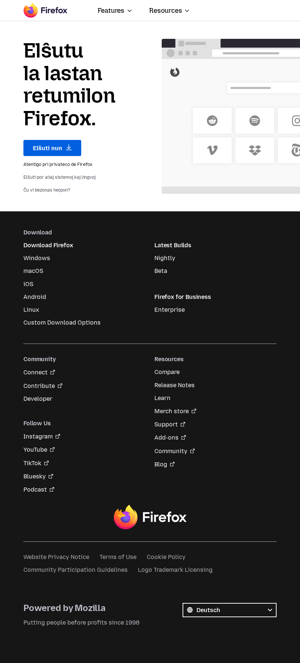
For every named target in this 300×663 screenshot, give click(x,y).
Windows (36, 258)
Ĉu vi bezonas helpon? (46, 190)
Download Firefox (48, 245)
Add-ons (166, 437)
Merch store (171, 411)
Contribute (39, 385)
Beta (160, 270)
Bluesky (34, 476)
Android (34, 296)
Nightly (164, 258)
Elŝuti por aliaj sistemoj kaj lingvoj (59, 177)
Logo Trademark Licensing (175, 569)
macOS (33, 270)
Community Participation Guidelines (75, 569)
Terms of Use (118, 556)
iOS (28, 284)
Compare (167, 371)
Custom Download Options (62, 322)
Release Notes (174, 385)
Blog (160, 464)
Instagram (38, 436)
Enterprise (169, 309)
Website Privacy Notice (56, 556)
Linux (31, 309)
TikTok (32, 463)
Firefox (150, 517)
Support (166, 424)
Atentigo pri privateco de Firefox (58, 164)
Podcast (35, 489)
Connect (35, 372)
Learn (162, 398)
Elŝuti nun (48, 148)
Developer (37, 398)
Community (170, 451)
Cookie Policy (166, 556)
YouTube (35, 449)
